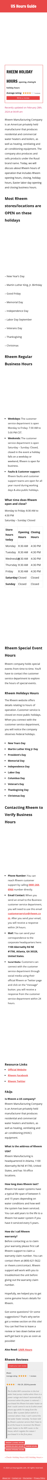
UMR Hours (25, 1349)
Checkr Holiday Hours (15, 1457)
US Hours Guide (23, 6)
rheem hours (31, 1446)
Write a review (23, 98)
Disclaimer (27, 1478)
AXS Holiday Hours (33, 1457)
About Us (6, 1478)
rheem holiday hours (15, 1446)
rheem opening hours (15, 1450)
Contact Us (16, 1478)
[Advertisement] (23, 37)
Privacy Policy (39, 1478)
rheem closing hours (15, 1443)
